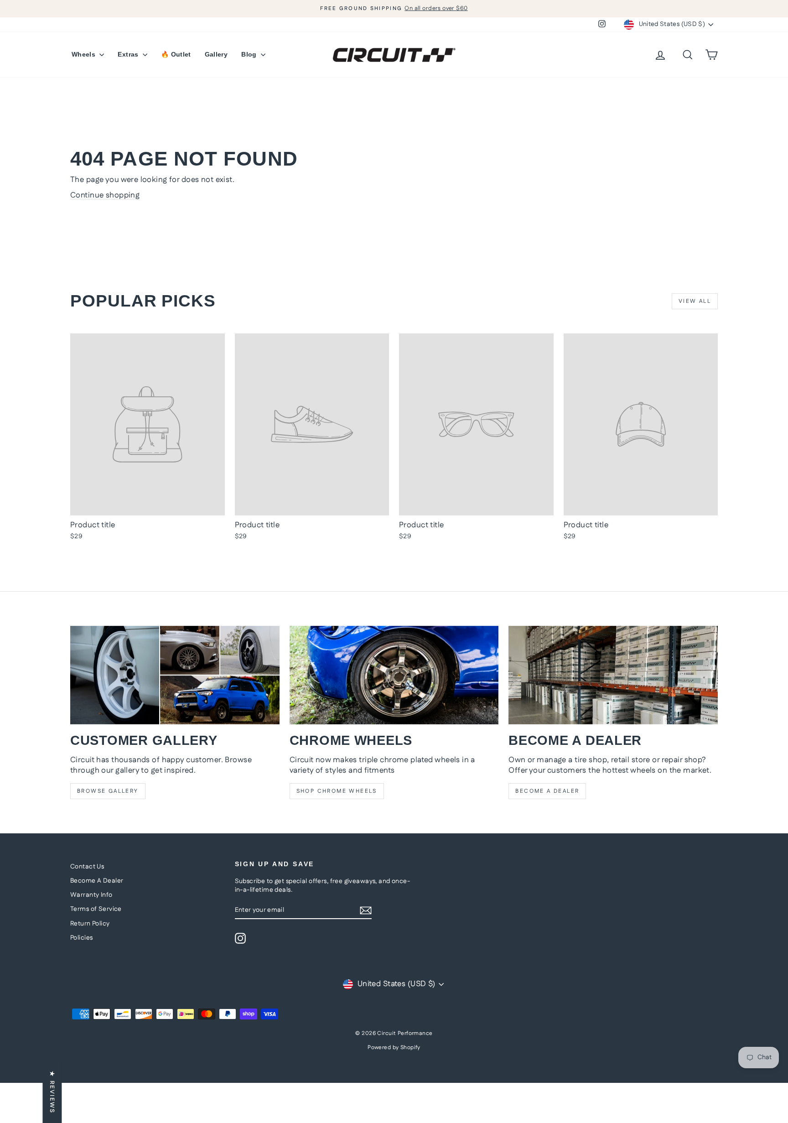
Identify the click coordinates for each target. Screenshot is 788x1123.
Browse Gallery (108, 791)
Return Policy (90, 923)
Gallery (216, 54)
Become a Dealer (547, 791)
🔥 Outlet (176, 54)
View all (695, 301)
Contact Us (87, 866)
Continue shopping (105, 195)
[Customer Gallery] (175, 675)
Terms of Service (96, 909)
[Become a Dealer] (613, 675)
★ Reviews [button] (52, 1092)
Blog (250, 54)
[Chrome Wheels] (394, 675)
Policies (81, 937)
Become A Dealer (96, 880)
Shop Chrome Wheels (336, 791)
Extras (129, 54)
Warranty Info (91, 894)
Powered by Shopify (394, 1047)
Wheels (84, 54)
